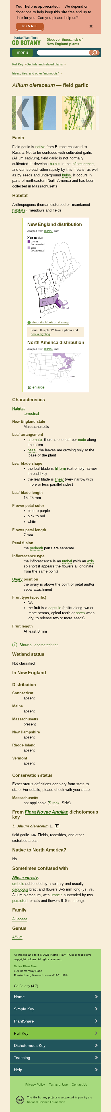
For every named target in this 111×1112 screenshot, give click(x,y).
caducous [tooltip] (20, 889)
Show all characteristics (39, 645)
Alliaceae (19, 919)
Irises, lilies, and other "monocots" (35, 73)
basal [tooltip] (32, 450)
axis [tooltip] (90, 561)
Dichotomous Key (30, 1045)
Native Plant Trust (25, 966)
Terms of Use (58, 1084)
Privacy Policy (35, 1084)
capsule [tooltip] (54, 608)
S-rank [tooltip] (54, 803)
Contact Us (79, 1084)
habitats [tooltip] (18, 210)
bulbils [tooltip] (55, 164)
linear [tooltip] (59, 479)
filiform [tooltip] (60, 468)
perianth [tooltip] (36, 548)
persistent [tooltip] (20, 900)
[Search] (94, 53)
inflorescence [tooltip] (83, 164)
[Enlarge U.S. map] (55, 371)
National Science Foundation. (46, 1102)
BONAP (48, 231)
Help (18, 1070)
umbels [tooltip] (18, 884)
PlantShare (24, 1021)
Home (19, 996)
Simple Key (24, 1009)
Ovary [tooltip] (17, 579)
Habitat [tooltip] (18, 408)
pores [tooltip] (80, 613)
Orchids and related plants (44, 64)
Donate (30, 26)
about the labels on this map (50, 322)
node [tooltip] (82, 439)
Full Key (17, 64)
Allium (17, 937)
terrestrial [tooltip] (31, 413)
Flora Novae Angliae (46, 812)
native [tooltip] (40, 147)
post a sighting (40, 334)
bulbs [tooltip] (66, 175)
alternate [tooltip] (35, 439)
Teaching (22, 1057)
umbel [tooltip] (67, 561)
